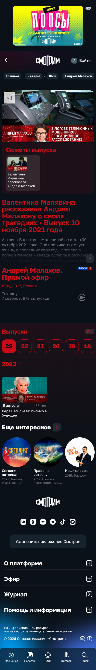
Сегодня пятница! (9, 472)
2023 (22, 364)
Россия (30, 285)
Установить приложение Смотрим (48, 541)
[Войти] (74, 61)
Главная (12, 76)
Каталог (33, 76)
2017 (16, 285)
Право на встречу (42, 472)
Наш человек (76, 471)
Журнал (15, 594)
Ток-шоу (9, 293)
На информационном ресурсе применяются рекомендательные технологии (38, 629)
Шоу (52, 76)
